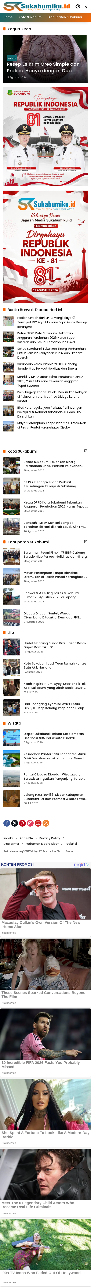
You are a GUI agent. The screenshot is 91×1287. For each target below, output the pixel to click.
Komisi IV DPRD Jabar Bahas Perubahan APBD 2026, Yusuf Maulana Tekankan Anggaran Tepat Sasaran (50, 381)
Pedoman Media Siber (42, 844)
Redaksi (71, 844)
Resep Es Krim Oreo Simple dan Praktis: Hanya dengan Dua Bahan (43, 67)
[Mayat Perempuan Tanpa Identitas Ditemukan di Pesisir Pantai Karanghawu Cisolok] (11, 576)
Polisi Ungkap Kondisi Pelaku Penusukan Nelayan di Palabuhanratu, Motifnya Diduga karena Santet (52, 396)
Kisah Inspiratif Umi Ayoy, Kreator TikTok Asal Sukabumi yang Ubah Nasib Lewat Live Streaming (55, 686)
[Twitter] (14, 823)
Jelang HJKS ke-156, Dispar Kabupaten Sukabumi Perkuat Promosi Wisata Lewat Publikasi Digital (55, 797)
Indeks (8, 838)
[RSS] (46, 823)
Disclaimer (11, 844)
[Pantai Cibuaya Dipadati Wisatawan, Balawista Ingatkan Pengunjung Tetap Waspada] (11, 778)
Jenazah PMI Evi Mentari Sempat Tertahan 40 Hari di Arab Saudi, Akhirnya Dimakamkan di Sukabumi (55, 525)
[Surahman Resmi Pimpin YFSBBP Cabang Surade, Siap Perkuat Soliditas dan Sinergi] (11, 556)
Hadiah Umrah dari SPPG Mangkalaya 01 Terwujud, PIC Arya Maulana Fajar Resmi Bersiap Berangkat (52, 322)
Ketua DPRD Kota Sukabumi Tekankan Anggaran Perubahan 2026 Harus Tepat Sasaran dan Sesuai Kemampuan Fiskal (46, 337)
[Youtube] (38, 823)
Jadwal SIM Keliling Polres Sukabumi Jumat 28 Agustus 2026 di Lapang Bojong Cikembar (51, 595)
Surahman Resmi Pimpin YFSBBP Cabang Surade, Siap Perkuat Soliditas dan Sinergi (47, 366)
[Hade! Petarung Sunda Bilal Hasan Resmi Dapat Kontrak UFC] (11, 647)
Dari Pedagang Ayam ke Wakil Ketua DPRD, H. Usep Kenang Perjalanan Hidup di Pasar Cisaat (54, 706)
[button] (77, 6)
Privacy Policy (49, 838)
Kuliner (12, 58)
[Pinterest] (22, 823)
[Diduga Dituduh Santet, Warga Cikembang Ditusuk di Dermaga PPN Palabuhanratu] (11, 617)
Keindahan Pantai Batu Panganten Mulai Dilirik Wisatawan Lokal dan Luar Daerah (54, 756)
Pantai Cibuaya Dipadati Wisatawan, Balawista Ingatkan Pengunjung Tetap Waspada (53, 776)
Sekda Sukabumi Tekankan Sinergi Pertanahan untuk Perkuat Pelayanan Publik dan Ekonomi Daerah (51, 353)
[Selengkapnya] (86, 451)
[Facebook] (6, 823)
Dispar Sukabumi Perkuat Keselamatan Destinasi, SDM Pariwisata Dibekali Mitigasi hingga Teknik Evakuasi (54, 736)
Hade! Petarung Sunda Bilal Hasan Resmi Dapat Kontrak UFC (55, 645)
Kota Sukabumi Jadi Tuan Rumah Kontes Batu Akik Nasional (55, 666)
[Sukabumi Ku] (37, 6)
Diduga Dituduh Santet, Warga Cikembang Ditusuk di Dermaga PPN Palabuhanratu (51, 615)
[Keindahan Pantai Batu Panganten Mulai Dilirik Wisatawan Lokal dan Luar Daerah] (11, 758)
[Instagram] (30, 823)
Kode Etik (26, 838)
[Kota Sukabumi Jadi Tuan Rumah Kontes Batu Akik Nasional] (11, 667)
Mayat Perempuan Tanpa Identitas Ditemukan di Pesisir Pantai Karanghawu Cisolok (51, 425)
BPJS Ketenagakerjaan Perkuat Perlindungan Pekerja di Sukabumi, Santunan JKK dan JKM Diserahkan (49, 412)
